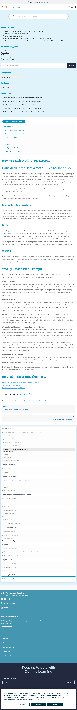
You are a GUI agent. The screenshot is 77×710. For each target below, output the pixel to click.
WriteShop (6, 651)
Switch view (46, 2)
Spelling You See (8, 647)
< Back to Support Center (14, 121)
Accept (55, 704)
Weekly (7, 144)
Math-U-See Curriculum (14, 401)
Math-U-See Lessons (30, 401)
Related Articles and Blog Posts (14, 151)
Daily (6, 141)
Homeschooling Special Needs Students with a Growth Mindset (22, 98)
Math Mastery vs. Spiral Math (12, 385)
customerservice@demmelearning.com (11, 57)
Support (7, 629)
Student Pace (43, 401)
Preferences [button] (35, 699)
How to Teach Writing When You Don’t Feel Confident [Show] (22, 108)
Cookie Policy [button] (60, 697)
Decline (38, 704)
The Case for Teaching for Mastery (14, 388)
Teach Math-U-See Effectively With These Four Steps (20, 382)
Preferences (21, 704)
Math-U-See (6, 643)
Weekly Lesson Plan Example (14, 148)
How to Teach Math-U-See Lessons (15, 130)
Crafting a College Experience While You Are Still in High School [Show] (25, 112)
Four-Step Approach (14, 233)
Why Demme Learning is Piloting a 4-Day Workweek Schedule (22, 101)
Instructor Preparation (12, 137)
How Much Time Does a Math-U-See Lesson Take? (20, 134)
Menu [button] (71, 7)
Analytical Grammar (9, 656)
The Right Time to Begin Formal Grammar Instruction (19, 105)
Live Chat (5, 53)
